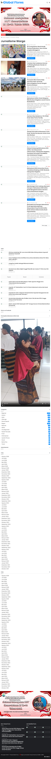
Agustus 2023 (5, 526)
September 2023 (6, 524)
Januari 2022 (5, 563)
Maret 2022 (5, 559)
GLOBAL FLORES (40, 754)
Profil (3, 433)
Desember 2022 (6, 541)
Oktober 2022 (5, 545)
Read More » (31, 58)
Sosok (3, 440)
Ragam (7, 37)
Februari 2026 (5, 468)
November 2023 (6, 520)
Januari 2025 (5, 493)
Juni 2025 (4, 483)
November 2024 (6, 497)
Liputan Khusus (6, 438)
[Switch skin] (47, 2)
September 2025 (6, 477)
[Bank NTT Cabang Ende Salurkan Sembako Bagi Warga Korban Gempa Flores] (46, 738)
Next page (44, 225)
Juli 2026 (4, 458)
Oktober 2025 (5, 476)
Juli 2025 (4, 481)
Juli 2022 (4, 551)
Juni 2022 (4, 553)
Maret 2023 (5, 536)
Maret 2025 (5, 489)
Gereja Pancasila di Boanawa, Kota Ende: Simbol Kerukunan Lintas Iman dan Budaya (38, 133)
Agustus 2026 (5, 456)
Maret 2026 (5, 466)
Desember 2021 (6, 565)
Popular (9, 277)
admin (29, 44)
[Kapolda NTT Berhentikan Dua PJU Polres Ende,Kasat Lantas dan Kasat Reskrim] (4, 289)
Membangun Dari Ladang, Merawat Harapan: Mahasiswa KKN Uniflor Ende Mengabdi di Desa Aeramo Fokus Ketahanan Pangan (38, 188)
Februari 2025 (5, 491)
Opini (3, 417)
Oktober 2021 (5, 568)
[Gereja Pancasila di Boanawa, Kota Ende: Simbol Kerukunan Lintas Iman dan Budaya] (13, 136)
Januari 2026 (5, 470)
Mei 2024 (4, 508)
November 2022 (6, 543)
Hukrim (3, 415)
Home (3, 37)
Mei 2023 (4, 532)
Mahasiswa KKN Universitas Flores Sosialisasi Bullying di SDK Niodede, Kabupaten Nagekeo (38, 170)
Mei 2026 (4, 462)
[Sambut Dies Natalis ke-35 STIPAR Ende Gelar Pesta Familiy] (13, 121)
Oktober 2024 (5, 499)
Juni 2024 (4, 506)
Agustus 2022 (5, 549)
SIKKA (3, 427)
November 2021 (6, 567)
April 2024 (4, 510)
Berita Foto (4, 442)
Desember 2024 (6, 495)
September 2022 (6, 547)
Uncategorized (5, 429)
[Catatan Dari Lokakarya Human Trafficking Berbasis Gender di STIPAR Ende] (13, 68)
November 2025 (6, 474)
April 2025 (4, 487)
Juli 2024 (4, 505)
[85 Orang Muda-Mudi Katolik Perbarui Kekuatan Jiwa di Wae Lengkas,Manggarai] (13, 51)
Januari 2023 (5, 539)
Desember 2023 (6, 518)
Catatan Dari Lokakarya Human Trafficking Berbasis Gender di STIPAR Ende (37, 65)
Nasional (4, 425)
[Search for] (49, 2)
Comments (41, 277)
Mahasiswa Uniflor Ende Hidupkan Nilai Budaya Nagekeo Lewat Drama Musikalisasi (38, 100)
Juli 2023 (4, 528)
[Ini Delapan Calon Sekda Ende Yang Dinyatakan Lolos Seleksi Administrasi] (46, 734)
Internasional (5, 435)
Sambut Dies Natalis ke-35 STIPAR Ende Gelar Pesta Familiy (38, 117)
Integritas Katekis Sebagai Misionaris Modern (21, 263)
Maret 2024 (5, 512)
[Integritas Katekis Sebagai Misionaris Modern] (4, 265)
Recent (24, 277)
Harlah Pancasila (6, 431)
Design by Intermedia (25, 754)
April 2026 (4, 464)
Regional (4, 413)
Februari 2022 (5, 561)
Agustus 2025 (5, 479)
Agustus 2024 (5, 503)
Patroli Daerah (5, 421)
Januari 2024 (5, 516)
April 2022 (4, 557)
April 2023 (4, 534)
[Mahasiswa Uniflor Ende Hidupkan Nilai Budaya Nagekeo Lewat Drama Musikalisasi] (13, 103)
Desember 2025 (6, 472)
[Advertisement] (25, 237)
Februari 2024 (5, 514)
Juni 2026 (4, 460)
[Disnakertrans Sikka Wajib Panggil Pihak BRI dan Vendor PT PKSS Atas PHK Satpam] (4, 270)
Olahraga (4, 419)
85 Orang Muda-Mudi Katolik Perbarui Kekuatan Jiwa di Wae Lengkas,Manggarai (37, 48)
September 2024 (6, 501)
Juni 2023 (4, 530)
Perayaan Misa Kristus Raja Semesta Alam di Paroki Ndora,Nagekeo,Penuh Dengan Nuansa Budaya (37, 82)
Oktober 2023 (5, 522)
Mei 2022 (4, 555)
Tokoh (3, 444)
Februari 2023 (5, 537)
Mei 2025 (4, 485)
